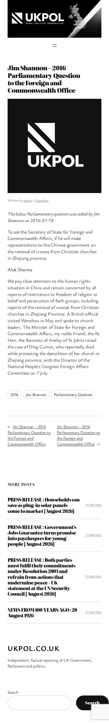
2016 (14, 394)
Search (13, 692)
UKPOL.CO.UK (34, 648)
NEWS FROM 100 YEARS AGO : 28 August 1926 (42, 612)
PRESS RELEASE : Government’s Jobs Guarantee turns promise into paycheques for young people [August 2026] (42, 535)
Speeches (42, 200)
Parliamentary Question (73, 394)
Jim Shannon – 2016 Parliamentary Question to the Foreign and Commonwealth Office (29, 435)
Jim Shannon (36, 394)
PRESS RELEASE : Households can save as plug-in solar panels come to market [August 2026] (44, 505)
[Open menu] (54, 46)
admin (27, 200)
